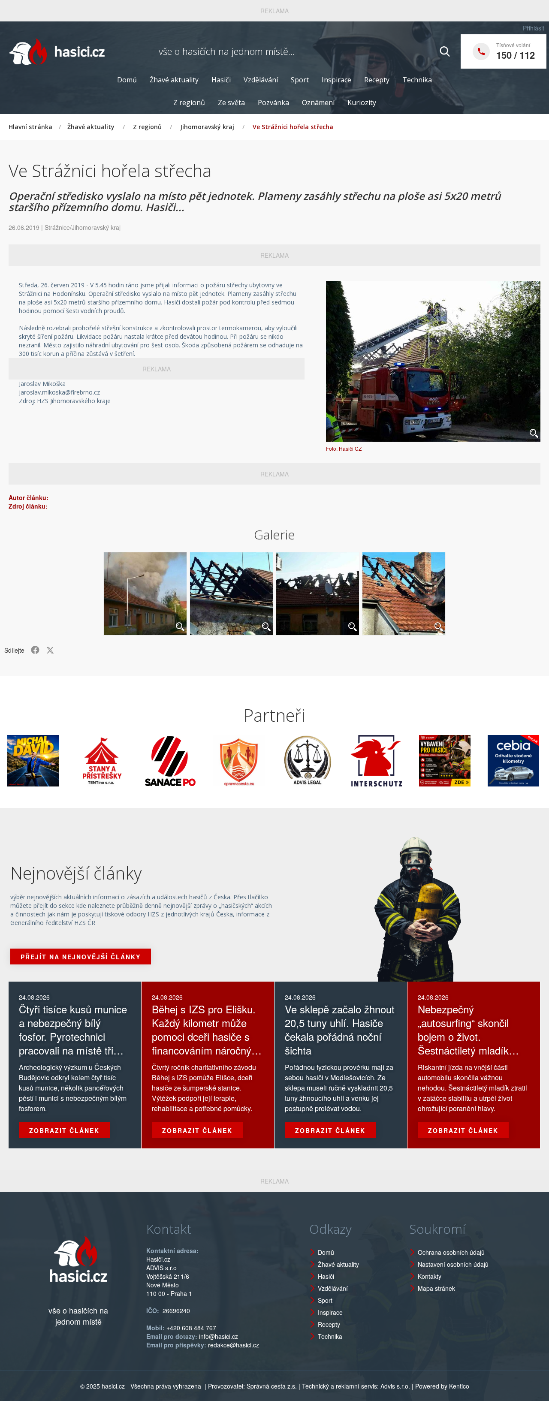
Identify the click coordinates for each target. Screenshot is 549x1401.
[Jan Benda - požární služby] (414, 760)
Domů (127, 79)
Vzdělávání (261, 79)
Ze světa (231, 102)
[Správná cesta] (208, 760)
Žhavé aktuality (174, 79)
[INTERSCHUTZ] (345, 760)
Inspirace (336, 79)
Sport (300, 79)
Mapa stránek (436, 1288)
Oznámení (318, 102)
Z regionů (189, 102)
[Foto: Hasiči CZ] (433, 361)
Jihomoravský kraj (207, 127)
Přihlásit (533, 28)
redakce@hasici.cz (233, 1345)
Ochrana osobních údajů (451, 1252)
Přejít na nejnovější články (81, 956)
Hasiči (221, 79)
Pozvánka (273, 102)
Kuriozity (361, 102)
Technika (417, 79)
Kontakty (429, 1276)
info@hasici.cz (218, 1336)
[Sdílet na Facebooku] (35, 650)
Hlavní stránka (30, 127)
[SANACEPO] (140, 760)
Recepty (376, 79)
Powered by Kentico (442, 1386)
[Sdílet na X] (50, 650)
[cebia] (483, 760)
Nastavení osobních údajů (453, 1264)
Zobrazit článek (64, 1130)
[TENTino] (71, 760)
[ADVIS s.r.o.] (277, 760)
